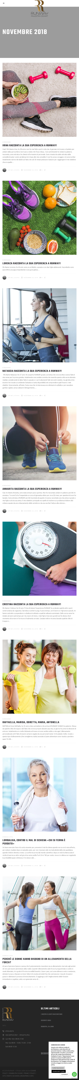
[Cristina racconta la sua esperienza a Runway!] (39, 559)
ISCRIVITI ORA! (46, 1020)
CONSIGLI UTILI (8, 836)
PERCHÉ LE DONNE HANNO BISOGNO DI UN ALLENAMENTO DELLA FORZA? (37, 961)
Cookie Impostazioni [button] (58, 1068)
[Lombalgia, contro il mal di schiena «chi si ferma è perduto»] (39, 795)
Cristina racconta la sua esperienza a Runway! (32, 604)
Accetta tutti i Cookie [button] (59, 1071)
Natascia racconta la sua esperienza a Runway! (32, 371)
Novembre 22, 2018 (31, 746)
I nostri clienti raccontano (51, 1014)
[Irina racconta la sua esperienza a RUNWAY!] (39, 100)
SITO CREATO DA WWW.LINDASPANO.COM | (18, 1076)
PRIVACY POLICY (29, 1073)
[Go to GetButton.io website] (74, 1078)
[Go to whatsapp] (74, 1074)
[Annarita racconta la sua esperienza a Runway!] (39, 443)
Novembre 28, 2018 (31, 170)
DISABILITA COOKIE (16, 1073)
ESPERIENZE (7, 142)
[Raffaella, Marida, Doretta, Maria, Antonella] (39, 677)
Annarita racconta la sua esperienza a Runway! (32, 489)
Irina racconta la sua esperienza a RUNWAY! (30, 145)
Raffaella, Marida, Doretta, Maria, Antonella (31, 722)
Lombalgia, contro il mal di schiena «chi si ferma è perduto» (34, 842)
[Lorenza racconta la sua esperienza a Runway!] (39, 218)
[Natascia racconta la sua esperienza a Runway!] (39, 325)
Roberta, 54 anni (47, 1026)
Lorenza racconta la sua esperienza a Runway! (32, 263)
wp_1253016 (15, 170)
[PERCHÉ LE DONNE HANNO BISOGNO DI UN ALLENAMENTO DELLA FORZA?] (39, 913)
